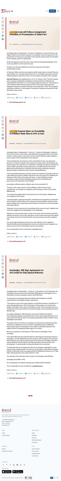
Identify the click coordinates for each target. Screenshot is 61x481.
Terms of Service (36, 449)
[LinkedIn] (20, 464)
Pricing (3, 449)
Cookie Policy (35, 456)
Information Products (7, 451)
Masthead (34, 435)
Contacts (34, 437)
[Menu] (58, 11)
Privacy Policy (35, 451)
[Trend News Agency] (6, 410)
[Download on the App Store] (6, 471)
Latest (3, 433)
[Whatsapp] (3, 464)
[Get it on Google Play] (17, 471)
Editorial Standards (36, 440)
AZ (54, 477)
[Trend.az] (7, 11)
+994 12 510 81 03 (6, 423)
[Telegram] (17, 464)
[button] (2, 18)
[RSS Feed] (24, 464)
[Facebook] (6, 464)
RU (57, 477)
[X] (10, 464)
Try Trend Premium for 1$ (17, 102)
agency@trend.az (6, 425)
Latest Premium (6, 435)
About (33, 433)
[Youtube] (13, 464)
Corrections (34, 442)
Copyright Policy (36, 453)
